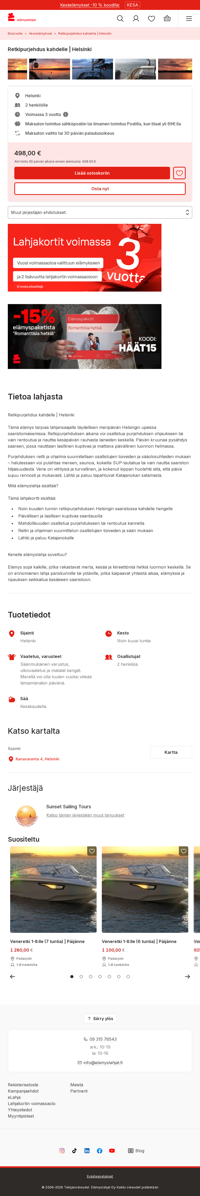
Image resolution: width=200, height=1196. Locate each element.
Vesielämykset (40, 33)
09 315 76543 (103, 1039)
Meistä (76, 1084)
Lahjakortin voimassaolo (31, 1103)
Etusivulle (15, 33)
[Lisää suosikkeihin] (179, 173)
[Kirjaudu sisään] (136, 18)
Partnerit (79, 1091)
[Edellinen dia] (12, 976)
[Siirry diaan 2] (81, 976)
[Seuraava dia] (187, 976)
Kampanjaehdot (23, 1091)
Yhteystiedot (20, 1109)
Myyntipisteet (21, 1116)
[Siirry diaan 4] (100, 976)
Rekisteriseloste (23, 1084)
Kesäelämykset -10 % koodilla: (90, 5)
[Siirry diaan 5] (109, 976)
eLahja (14, 1097)
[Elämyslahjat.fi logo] (23, 18)
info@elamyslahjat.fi (103, 1062)
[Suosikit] (151, 18)
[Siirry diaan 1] (72, 976)
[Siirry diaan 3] (90, 976)
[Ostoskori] (167, 18)
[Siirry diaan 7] (128, 976)
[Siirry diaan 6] (118, 976)
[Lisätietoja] (66, 114)
